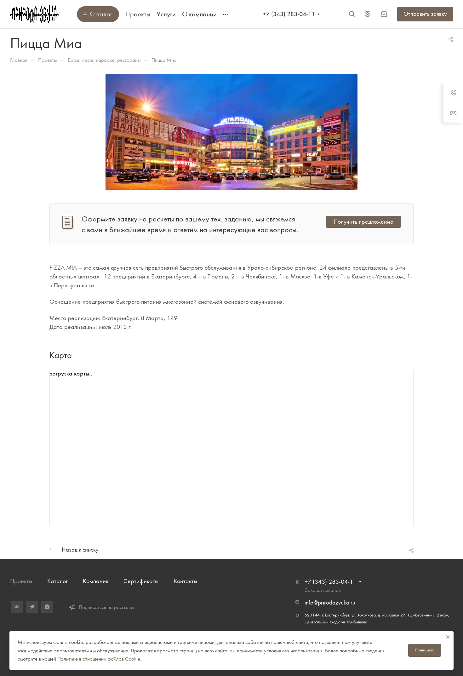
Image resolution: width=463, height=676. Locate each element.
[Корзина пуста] (383, 14)
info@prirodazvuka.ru (330, 602)
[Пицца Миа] (231, 131)
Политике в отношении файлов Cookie (98, 658)
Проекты (21, 581)
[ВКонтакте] (17, 607)
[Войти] (367, 14)
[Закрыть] (448, 637)
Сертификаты (140, 581)
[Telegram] (32, 607)
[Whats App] (47, 607)
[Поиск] (352, 14)
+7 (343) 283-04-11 (289, 14)
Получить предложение (363, 222)
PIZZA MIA (63, 268)
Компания (95, 581)
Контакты (185, 581)
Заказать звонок (323, 590)
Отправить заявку (425, 14)
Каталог (57, 581)
